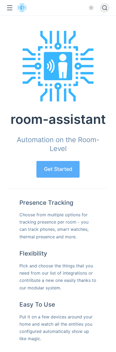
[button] (9, 8)
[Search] (105, 8)
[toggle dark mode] (91, 8)
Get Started (58, 169)
